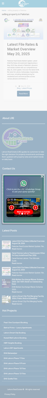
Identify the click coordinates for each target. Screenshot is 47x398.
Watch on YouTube (23, 212)
